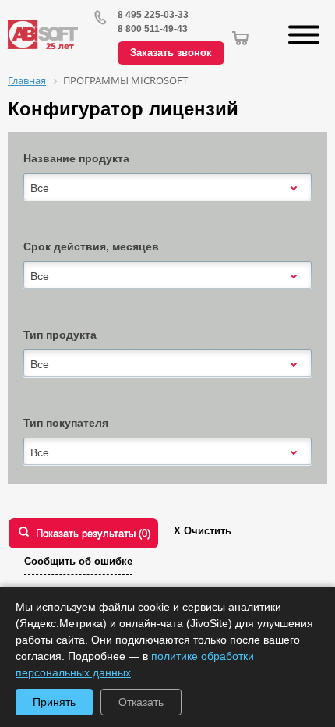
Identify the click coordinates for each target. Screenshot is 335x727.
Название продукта (76, 158)
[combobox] (167, 188)
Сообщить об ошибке (78, 561)
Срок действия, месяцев (91, 246)
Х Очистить (202, 531)
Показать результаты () (93, 533)
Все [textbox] (39, 188)
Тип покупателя (65, 423)
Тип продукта (60, 334)
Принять (54, 702)
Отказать (141, 702)
